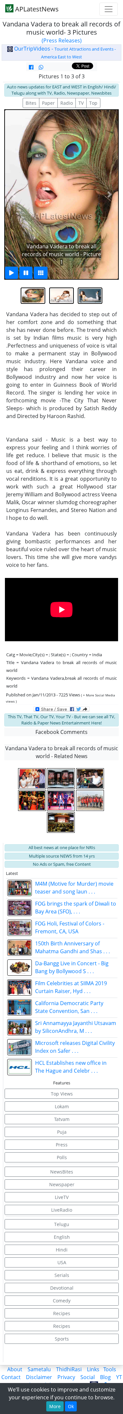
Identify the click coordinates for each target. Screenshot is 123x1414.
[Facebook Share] (31, 67)
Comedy (62, 1300)
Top (93, 103)
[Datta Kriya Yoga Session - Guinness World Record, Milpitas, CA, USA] (61, 822)
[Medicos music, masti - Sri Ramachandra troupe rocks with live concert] (61, 800)
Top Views (62, 1094)
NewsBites (61, 1172)
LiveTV (62, 1197)
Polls (62, 1157)
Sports (62, 1339)
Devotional (61, 1288)
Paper (48, 103)
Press (62, 1145)
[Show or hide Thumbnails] (41, 273)
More (55, 1406)
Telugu (61, 1224)
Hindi (62, 1250)
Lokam (62, 1106)
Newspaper (61, 1184)
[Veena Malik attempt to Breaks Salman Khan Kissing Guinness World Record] (90, 778)
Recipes (61, 1313)
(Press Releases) (62, 40)
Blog (105, 1377)
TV (81, 103)
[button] (13, 194)
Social (87, 1377)
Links (93, 1369)
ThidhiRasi (69, 1369)
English (62, 1237)
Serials (61, 1275)
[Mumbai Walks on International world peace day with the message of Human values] (90, 800)
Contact (11, 1377)
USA (61, 1262)
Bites (31, 103)
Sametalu (39, 1369)
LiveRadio (61, 1210)
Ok (71, 1406)
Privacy (66, 1377)
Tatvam (62, 1119)
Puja (62, 1132)
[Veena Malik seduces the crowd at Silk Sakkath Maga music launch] (32, 800)
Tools (109, 1369)
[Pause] (25, 273)
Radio (66, 103)
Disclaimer (39, 1377)
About (14, 1369)
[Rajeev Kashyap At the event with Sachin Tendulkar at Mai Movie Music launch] (32, 778)
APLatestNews (36, 9)
